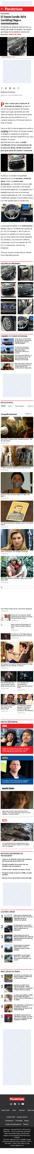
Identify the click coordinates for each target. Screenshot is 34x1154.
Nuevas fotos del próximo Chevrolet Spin (17, 878)
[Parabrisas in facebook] (15, 1104)
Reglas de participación (13, 1124)
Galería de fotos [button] (15, 34)
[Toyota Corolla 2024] (25, 323)
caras (17, 726)
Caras (14, 1110)
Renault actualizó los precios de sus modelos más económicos (15, 865)
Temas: (3, 406)
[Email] (18, 88)
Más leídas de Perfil (10, 971)
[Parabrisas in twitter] (19, 1104)
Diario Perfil (5, 1110)
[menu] (2, 9)
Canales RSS (11, 1117)
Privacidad (18, 1121)
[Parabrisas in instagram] (11, 1104)
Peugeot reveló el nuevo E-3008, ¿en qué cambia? (17, 874)
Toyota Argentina (19, 406)
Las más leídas (8, 912)
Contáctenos (9, 1121)
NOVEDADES (5, 13)
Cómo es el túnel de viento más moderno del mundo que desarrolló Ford (17, 860)
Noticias (22, 1110)
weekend (17, 821)
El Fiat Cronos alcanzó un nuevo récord (16, 869)
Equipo (26, 1121)
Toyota (10, 406)
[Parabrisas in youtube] (23, 1104)
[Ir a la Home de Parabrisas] (13, 9)
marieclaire (17, 789)
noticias (17, 758)
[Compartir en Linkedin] (14, 88)
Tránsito (25, 1124)
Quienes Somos (22, 1117)
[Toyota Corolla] (8, 273)
